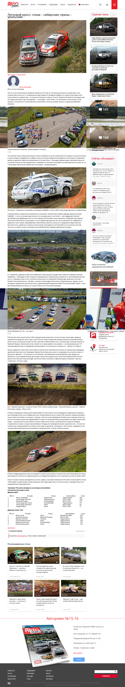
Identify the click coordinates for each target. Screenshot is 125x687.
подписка (106, 676)
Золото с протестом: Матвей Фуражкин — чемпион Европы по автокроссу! (20, 568)
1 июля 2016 (21, 75)
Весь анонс (77, 653)
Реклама (49, 679)
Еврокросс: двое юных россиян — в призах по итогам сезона (18, 601)
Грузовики (42, 5)
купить (79, 659)
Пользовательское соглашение (54, 685)
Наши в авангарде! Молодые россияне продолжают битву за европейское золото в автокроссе (46, 602)
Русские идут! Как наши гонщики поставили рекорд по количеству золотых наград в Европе (46, 569)
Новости (24, 5)
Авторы (49, 671)
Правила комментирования (72, 685)
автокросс (11, 528)
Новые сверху (80, 531)
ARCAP (62, 5)
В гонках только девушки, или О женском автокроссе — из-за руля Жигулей (73, 568)
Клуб (28, 679)
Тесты (32, 5)
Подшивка (53, 5)
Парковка (30, 673)
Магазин (85, 5)
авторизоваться (22, 536)
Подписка (72, 5)
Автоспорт (11, 75)
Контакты (49, 676)
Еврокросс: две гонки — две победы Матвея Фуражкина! (73, 600)
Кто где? (30, 676)
